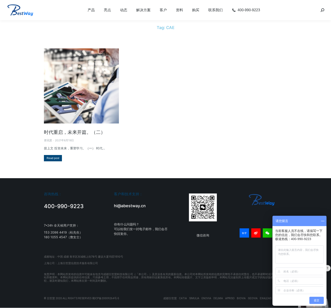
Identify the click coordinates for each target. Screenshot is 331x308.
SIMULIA (194, 298)
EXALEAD (266, 298)
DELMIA (218, 298)
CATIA (183, 298)
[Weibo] (256, 233)
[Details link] (81, 86)
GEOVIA (253, 298)
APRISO (230, 298)
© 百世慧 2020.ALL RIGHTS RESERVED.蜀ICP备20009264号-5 (81, 298)
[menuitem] (91, 10)
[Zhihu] (244, 233)
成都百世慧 (170, 298)
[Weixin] (267, 233)
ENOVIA (206, 298)
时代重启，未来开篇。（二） (74, 132)
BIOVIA (241, 298)
